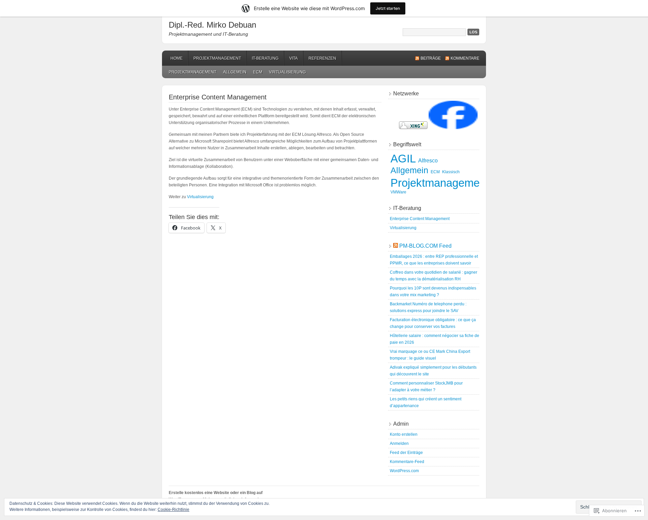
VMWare (398, 192)
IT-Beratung (265, 58)
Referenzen (322, 58)
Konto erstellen (403, 434)
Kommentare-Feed (407, 461)
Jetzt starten (388, 8)
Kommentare (465, 58)
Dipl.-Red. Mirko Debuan (212, 24)
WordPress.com (404, 470)
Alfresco (428, 160)
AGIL (403, 158)
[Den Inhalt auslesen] (395, 246)
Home (176, 58)
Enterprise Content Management (420, 218)
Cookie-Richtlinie (173, 509)
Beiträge (431, 58)
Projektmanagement (217, 58)
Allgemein (234, 72)
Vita (293, 58)
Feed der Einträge (406, 452)
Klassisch (451, 172)
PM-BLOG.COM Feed (425, 246)
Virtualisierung (287, 72)
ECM (257, 72)
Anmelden (399, 443)
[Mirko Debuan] (453, 127)
